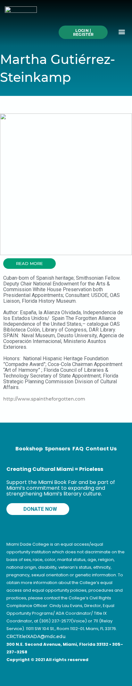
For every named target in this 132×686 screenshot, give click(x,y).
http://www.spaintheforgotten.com (44, 399)
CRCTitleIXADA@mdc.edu (35, 636)
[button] (122, 32)
